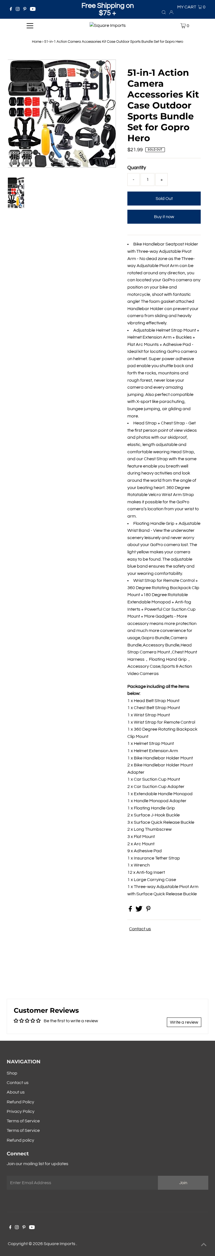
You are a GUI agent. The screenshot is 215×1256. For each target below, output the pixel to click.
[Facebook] (10, 9)
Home (36, 42)
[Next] (30, 68)
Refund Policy (20, 1102)
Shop (12, 1073)
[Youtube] (33, 9)
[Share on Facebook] (131, 910)
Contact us (140, 929)
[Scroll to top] (203, 1244)
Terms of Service (23, 1121)
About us (16, 1092)
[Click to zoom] (107, 68)
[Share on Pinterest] (148, 910)
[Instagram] (17, 9)
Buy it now (164, 216)
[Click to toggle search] (163, 12)
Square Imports (60, 1243)
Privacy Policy (20, 1111)
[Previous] (17, 68)
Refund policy (20, 1140)
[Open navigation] (29, 26)
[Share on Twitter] (139, 910)
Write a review (184, 1022)
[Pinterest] (25, 9)
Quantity (136, 167)
